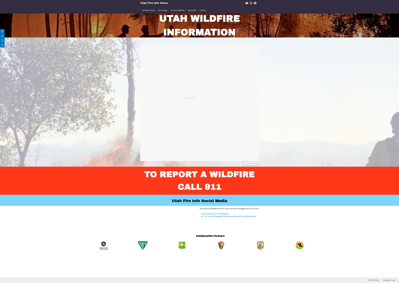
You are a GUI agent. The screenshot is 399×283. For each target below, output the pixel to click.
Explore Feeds (373, 280)
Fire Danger (163, 10)
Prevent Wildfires (178, 10)
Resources (192, 10)
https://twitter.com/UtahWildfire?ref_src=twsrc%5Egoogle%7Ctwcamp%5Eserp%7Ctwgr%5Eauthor (228, 215)
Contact (202, 10)
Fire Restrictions (148, 10)
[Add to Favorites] (2, 36)
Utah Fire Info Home (154, 3)
